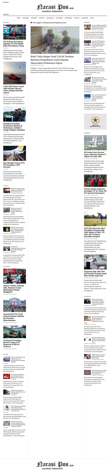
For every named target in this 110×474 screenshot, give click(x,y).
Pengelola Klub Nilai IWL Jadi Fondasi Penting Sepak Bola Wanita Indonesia (95, 273)
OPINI (92, 18)
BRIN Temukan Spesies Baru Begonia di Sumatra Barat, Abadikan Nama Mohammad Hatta (17, 230)
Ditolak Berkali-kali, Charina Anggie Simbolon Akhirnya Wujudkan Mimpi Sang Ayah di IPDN (18, 424)
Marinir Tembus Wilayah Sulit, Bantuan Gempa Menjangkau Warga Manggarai (13, 289)
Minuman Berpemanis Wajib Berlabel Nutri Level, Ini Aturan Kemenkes (99, 372)
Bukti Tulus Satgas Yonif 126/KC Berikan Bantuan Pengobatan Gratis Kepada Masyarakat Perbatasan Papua (52, 60)
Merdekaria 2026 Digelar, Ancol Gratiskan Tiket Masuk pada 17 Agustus (17, 376)
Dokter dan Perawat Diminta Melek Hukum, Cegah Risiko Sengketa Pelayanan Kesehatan (98, 302)
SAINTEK (41, 18)
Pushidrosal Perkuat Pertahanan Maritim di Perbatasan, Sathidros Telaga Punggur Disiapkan (14, 127)
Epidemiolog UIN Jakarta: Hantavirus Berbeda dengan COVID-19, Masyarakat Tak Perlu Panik (95, 320)
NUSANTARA (68, 18)
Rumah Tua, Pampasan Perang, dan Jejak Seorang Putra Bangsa (18, 392)
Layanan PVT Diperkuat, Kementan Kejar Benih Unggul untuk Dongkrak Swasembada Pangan (98, 43)
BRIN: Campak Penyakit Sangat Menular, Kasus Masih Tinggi (98, 356)
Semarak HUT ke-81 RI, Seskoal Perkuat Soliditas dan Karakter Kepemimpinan (13, 317)
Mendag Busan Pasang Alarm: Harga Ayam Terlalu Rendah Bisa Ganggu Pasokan (99, 80)
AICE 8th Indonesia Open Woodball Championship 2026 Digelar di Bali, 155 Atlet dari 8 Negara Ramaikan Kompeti (94, 232)
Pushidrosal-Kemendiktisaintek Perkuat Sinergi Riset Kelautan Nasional (18, 249)
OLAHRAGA (84, 18)
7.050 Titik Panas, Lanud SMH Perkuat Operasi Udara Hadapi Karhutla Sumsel (13, 89)
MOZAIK (76, 18)
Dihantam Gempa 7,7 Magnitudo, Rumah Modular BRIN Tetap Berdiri (16, 210)
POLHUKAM (59, 18)
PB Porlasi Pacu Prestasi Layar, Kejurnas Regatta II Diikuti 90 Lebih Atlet (95, 154)
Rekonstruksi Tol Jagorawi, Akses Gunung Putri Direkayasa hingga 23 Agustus (99, 97)
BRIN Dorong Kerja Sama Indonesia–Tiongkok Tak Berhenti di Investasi (17, 190)
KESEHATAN (50, 18)
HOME (19, 18)
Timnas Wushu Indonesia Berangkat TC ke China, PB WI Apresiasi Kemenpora (95, 191)
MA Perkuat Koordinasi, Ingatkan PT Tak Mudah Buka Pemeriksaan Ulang (13, 44)
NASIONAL (26, 18)
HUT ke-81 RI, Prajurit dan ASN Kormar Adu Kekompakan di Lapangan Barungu (18, 359)
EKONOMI (34, 18)
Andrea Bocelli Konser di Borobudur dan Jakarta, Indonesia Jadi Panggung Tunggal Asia (98, 61)
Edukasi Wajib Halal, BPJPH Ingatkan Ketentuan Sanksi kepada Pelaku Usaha (99, 27)
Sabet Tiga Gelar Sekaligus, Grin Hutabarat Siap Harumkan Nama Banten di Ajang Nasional (18, 408)
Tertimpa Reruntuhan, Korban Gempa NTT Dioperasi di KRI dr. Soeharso (12, 343)
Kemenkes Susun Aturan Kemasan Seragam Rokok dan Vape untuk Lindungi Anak (98, 340)
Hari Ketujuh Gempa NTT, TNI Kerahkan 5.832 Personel (14, 165)
